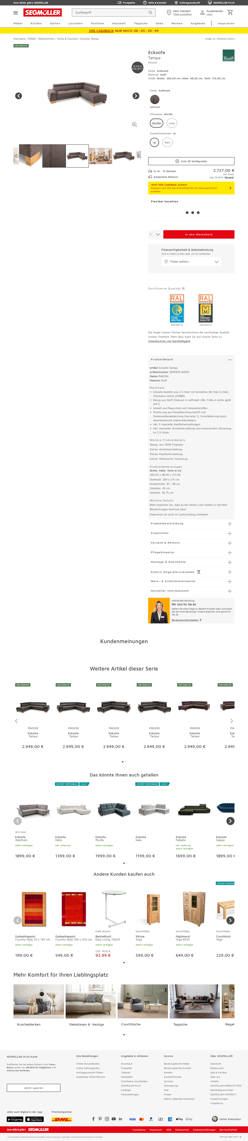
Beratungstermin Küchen (177, 1068)
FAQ (166, 1090)
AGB (168, 1129)
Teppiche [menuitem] (141, 23)
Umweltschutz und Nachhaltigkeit (169, 341)
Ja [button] (154, 142)
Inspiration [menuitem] (226, 23)
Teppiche (180, 1024)
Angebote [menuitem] (198, 23)
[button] (134, 124)
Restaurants (216, 1068)
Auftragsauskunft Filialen (89, 1072)
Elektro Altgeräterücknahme (179, 1098)
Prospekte (129, 2)
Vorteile (214, 1081)
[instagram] (107, 1119)
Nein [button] (167, 142)
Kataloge (126, 1090)
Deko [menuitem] (159, 23)
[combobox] (155, 234)
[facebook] (93, 1119)
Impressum (156, 1129)
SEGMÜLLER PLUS (224, 2)
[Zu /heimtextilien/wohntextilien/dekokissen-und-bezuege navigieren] (91, 1001)
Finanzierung (171, 1085)
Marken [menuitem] (177, 23)
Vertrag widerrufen (229, 1136)
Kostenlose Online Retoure (90, 1076)
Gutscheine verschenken (134, 1081)
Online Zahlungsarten (88, 1068)
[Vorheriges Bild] (18, 95)
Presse (167, 1094)
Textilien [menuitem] (97, 23)
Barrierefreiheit (228, 1129)
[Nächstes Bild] (136, 95)
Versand (229, 177)
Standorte (215, 1063)
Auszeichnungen (219, 1098)
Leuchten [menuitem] (75, 23)
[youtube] (114, 1119)
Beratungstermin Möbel (176, 1063)
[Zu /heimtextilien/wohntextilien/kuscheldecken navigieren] (38, 1001)
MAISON (152, 62)
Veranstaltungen (130, 1094)
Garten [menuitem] (55, 23)
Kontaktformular (173, 1076)
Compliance (216, 1103)
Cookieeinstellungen (204, 1129)
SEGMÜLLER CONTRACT (223, 1094)
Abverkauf (126, 1063)
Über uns (215, 1076)
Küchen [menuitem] (36, 23)
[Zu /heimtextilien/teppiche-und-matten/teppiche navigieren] (195, 1001)
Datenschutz (182, 1129)
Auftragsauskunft (190, 2)
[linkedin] (120, 1119)
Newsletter (127, 1076)
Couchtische (131, 1024)
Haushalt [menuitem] (119, 23)
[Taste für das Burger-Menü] (15, 12)
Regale (230, 1024)
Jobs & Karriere (218, 1072)
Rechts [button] (156, 123)
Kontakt (168, 1072)
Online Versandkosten (88, 1063)
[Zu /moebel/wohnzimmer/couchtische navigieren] (143, 1001)
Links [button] (172, 123)
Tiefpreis (125, 1072)
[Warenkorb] (231, 12)
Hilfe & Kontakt (157, 2)
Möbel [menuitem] (18, 23)
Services (168, 1081)
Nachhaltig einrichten (221, 1090)
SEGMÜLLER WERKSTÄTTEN (225, 1085)
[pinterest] (100, 1119)
